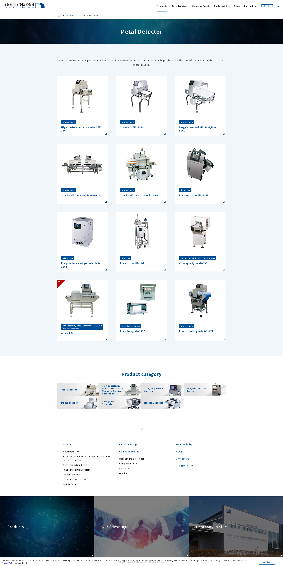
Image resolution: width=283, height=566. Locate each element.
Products (71, 15)
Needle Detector (71, 484)
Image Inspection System (76, 469)
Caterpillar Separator (74, 479)
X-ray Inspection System (76, 464)
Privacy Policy (7, 563)
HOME (59, 15)
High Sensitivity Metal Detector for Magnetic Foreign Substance (87, 458)
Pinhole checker (71, 474)
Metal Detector (71, 451)
